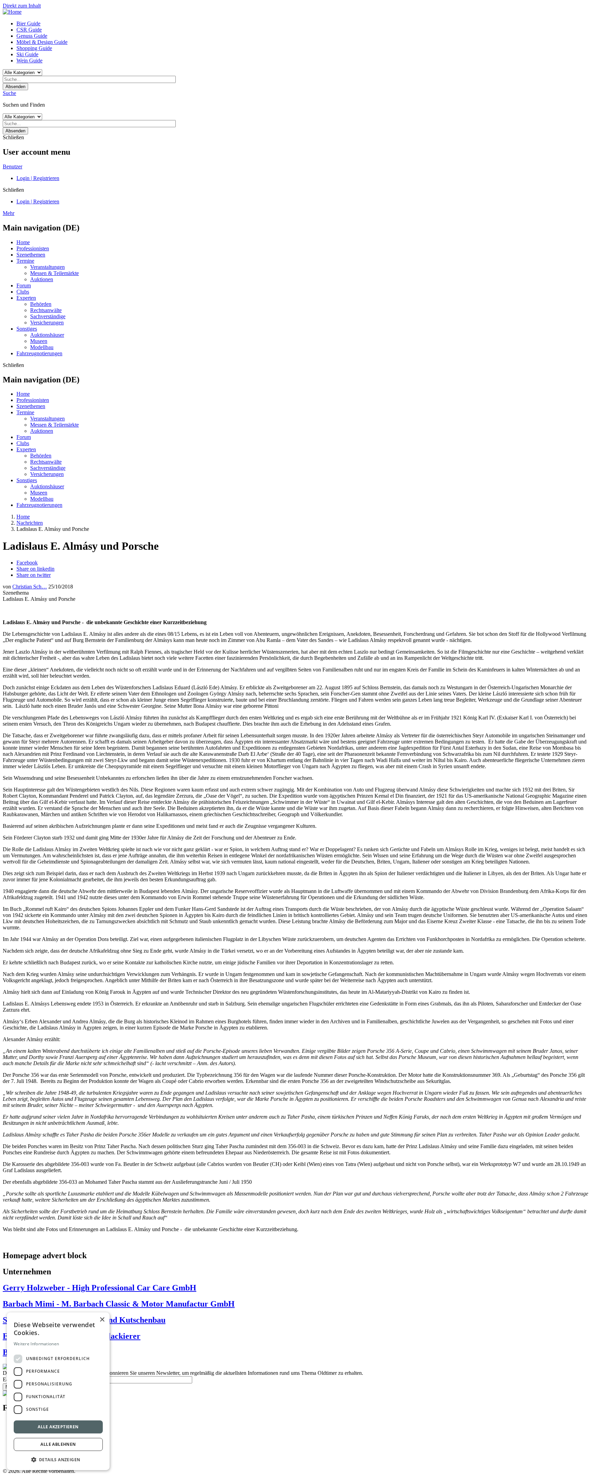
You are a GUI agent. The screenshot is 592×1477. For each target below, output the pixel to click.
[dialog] (58, 1391)
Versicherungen (47, 322)
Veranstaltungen (47, 267)
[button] (58, 1459)
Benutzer (12, 166)
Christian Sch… (29, 586)
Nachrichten (29, 523)
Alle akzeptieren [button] (58, 1427)
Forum (23, 285)
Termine (25, 261)
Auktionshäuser (47, 335)
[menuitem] (302, 24)
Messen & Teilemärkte (54, 273)
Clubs (22, 292)
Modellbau (41, 347)
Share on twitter (33, 575)
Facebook (27, 562)
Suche (9, 93)
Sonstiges (26, 329)
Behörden (40, 304)
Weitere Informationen (36, 1344)
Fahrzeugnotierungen (39, 353)
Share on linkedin (35, 569)
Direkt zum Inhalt (22, 6)
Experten (26, 298)
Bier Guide (28, 23)
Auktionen (41, 279)
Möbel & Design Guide (41, 42)
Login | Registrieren (37, 178)
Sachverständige (47, 316)
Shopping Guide (34, 48)
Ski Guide (27, 54)
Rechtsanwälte (46, 310)
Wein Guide (29, 60)
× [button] (101, 1319)
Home (23, 242)
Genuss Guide (31, 36)
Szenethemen (30, 255)
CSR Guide (29, 30)
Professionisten (32, 248)
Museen (38, 341)
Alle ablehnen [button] (58, 1444)
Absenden (15, 86)
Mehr (8, 213)
